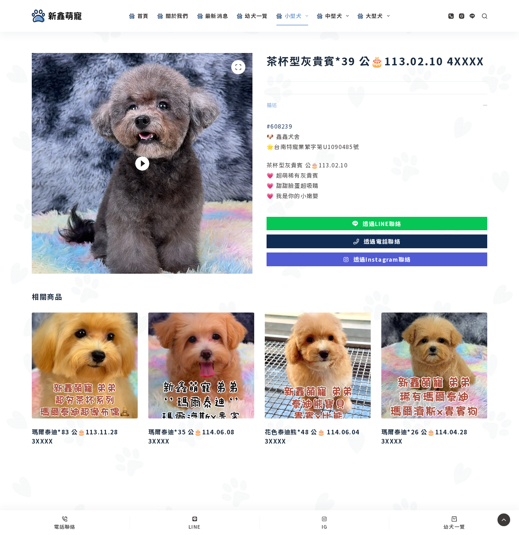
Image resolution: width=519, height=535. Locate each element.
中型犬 (333, 15)
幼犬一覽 (256, 15)
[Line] (472, 16)
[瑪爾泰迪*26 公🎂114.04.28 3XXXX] (434, 365)
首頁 (143, 15)
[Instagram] (461, 16)
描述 (272, 104)
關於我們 (177, 15)
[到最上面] (503, 519)
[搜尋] (484, 16)
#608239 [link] (279, 126)
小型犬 (293, 15)
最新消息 (216, 15)
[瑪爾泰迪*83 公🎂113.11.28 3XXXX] (85, 365)
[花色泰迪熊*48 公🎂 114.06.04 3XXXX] (318, 365)
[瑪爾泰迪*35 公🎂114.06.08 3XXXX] (201, 365)
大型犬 (374, 15)
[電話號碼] (451, 16)
